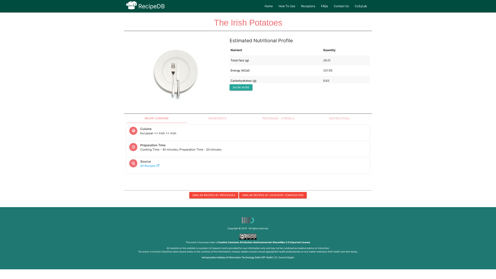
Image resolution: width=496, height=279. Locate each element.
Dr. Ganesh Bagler (284, 257)
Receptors (308, 6)
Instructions (339, 118)
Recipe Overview (157, 118)
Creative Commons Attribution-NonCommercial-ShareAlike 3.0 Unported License (264, 242)
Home (269, 6)
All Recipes (148, 166)
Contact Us (341, 6)
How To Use (287, 6)
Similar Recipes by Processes (213, 195)
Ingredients (217, 118)
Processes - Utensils (278, 118)
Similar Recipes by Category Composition (273, 195)
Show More (241, 87)
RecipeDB (151, 6)
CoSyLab (361, 6)
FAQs (324, 6)
